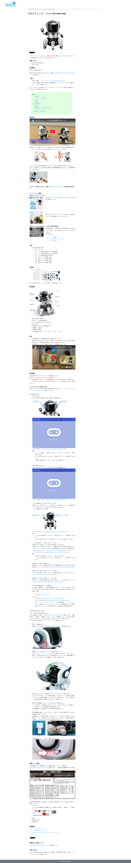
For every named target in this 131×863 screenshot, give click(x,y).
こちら (67, 216)
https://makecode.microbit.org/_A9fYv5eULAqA (55, 552)
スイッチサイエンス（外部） (47, 80)
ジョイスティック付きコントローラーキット (47, 602)
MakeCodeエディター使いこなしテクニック (48, 550)
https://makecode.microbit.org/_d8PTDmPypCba (50, 582)
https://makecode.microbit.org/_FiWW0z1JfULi (55, 531)
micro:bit (63, 56)
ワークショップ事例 (40, 98)
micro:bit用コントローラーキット (43, 595)
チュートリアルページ (48, 620)
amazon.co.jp (62, 80)
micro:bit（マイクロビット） (55, 186)
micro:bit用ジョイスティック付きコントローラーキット (46, 832)
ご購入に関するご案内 (62, 82)
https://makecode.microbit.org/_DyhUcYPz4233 (53, 499)
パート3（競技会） (53, 240)
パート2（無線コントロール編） (56, 238)
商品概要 (37, 103)
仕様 (36, 100)
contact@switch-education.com (52, 615)
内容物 (36, 101)
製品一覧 (31, 9)
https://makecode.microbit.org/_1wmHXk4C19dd (53, 449)
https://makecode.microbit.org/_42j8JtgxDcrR (52, 598)
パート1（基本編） (53, 237)
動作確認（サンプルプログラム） (43, 107)
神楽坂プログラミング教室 (36, 212)
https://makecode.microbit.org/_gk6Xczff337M (57, 600)
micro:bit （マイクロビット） (42, 593)
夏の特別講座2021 (50, 197)
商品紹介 (37, 96)
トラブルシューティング (41, 109)
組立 (36, 105)
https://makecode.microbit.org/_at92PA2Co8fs (62, 567)
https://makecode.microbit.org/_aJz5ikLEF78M (44, 574)
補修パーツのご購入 (40, 111)
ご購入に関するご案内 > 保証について (39, 845)
